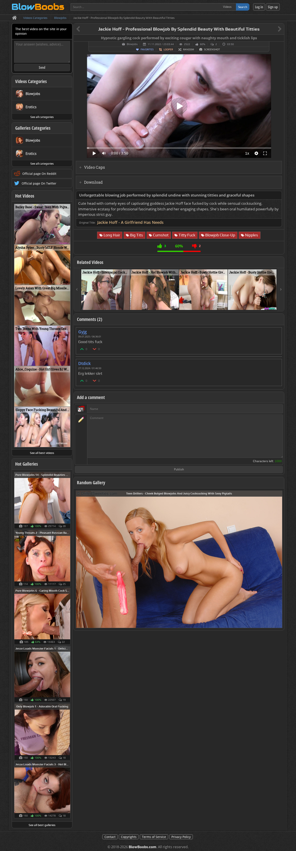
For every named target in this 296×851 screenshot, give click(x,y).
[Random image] (68, 500)
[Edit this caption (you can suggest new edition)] (280, 38)
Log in (259, 7)
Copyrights (129, 837)
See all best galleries (42, 825)
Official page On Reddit (39, 174)
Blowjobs (132, 44)
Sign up (273, 7)
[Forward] (281, 289)
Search (242, 7)
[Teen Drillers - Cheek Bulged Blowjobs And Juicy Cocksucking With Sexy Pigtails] (179, 559)
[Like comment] (82, 349)
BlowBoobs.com (142, 847)
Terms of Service (154, 837)
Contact (109, 837)
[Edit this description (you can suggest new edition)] (277, 195)
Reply (276, 330)
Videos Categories (31, 81)
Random (188, 49)
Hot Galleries (26, 464)
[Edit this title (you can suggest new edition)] (273, 29)
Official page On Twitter (39, 183)
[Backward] (77, 289)
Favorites (147, 49)
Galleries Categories (32, 128)
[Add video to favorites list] (127, 304)
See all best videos (42, 453)
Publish (179, 469)
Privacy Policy (181, 837)
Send (42, 67)
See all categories (42, 117)
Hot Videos (24, 196)
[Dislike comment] (95, 349)
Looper (168, 49)
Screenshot (212, 49)
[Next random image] (278, 559)
